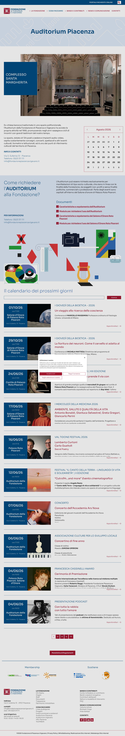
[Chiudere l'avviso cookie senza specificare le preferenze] (84, 357)
